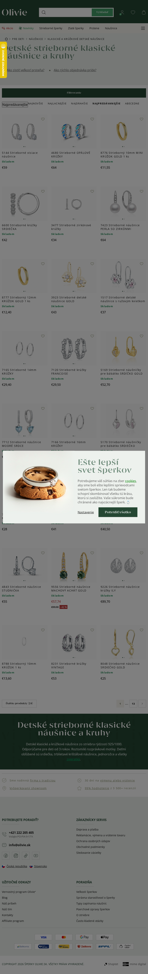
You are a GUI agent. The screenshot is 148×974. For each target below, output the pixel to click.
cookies (130, 481)
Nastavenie (86, 512)
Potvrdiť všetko (118, 512)
